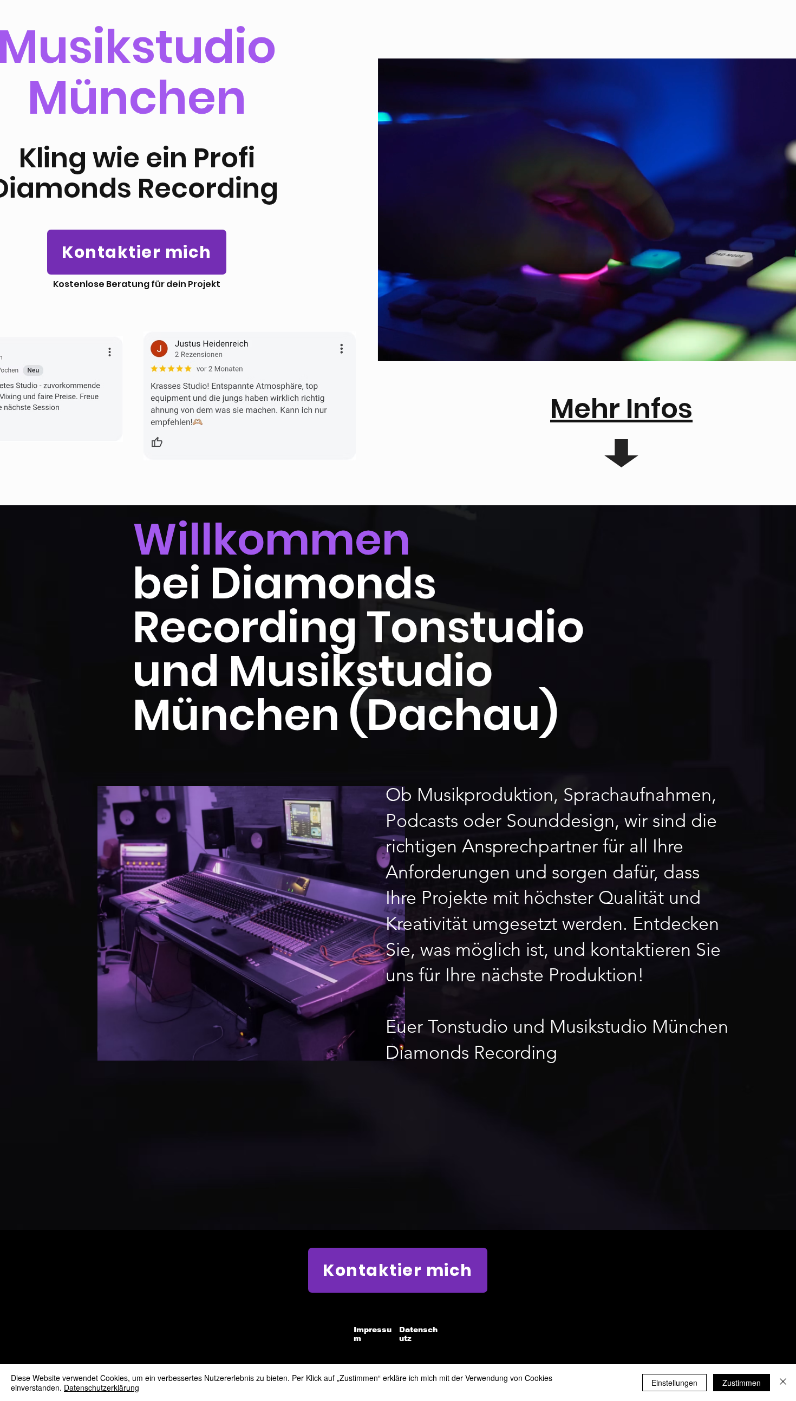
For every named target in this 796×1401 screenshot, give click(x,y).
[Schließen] (783, 1382)
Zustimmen (741, 1382)
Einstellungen (674, 1382)
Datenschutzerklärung (101, 1387)
